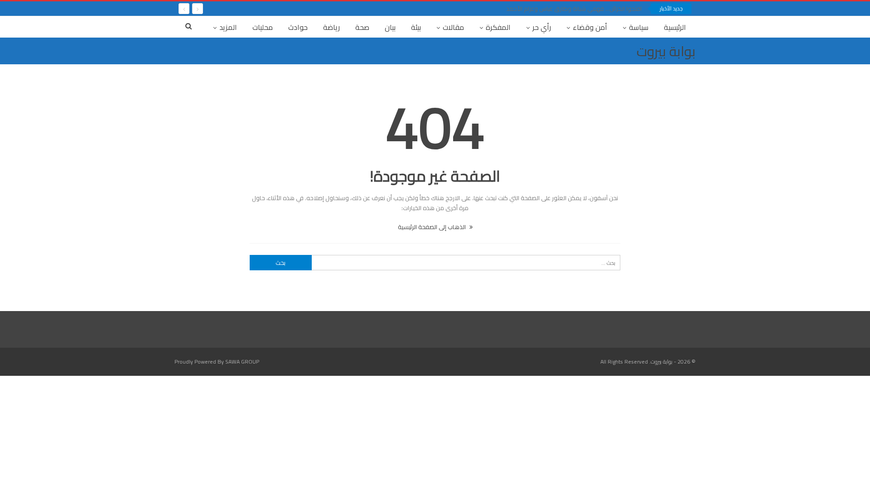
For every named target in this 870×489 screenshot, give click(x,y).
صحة (362, 27)
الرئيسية (675, 27)
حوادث (298, 27)
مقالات (453, 27)
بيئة (416, 27)
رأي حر (541, 27)
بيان (390, 27)
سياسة (638, 27)
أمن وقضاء (590, 27)
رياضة (331, 27)
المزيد (228, 27)
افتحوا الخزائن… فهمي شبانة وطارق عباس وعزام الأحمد (574, 8)
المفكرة (498, 27)
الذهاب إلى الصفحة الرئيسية (432, 226)
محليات (262, 27)
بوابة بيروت (666, 51)
